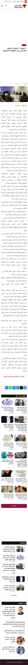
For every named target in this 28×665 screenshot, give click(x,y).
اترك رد (14, 506)
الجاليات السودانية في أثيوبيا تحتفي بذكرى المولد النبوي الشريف (8, 495)
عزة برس (23, 84)
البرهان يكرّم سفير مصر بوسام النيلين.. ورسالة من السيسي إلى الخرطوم (21, 445)
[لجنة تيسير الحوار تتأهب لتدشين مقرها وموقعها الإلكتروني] (7, 455)
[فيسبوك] (25, 387)
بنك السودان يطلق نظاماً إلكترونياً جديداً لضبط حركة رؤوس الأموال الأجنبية (7, 409)
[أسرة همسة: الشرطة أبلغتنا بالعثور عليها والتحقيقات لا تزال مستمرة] (7, 419)
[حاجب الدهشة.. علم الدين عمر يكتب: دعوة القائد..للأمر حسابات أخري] (20, 650)
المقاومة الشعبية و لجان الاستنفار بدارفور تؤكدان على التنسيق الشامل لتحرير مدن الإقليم (21, 496)
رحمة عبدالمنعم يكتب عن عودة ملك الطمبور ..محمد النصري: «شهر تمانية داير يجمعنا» (14, 632)
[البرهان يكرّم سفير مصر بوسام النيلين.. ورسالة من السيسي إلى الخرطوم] (21, 438)
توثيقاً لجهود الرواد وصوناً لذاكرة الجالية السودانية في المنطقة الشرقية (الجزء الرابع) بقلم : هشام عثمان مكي (21, 427)
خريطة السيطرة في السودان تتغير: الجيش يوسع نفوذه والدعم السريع (8, 445)
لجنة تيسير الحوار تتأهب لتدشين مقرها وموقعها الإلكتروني (7, 461)
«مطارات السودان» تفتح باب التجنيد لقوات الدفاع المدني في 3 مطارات (21, 479)
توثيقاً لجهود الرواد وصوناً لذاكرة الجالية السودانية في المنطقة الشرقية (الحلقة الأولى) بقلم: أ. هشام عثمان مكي (14, 624)
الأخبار (24, 45)
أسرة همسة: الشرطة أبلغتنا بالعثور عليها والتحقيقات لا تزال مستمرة (8, 426)
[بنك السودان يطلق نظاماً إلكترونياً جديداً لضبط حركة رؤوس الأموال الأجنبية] (7, 402)
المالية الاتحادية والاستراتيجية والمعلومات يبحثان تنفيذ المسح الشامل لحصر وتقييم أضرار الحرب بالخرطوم (21, 463)
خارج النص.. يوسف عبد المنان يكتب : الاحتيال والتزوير (9, 639)
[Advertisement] (14, 25)
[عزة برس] (20, 6)
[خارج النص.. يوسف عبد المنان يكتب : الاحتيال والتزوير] (20, 640)
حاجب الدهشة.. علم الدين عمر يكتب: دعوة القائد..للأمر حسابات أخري (8, 649)
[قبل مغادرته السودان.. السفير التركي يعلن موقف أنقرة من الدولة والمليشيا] (21, 402)
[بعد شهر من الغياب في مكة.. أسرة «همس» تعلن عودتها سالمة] (7, 473)
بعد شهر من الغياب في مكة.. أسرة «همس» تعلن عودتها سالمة (7, 479)
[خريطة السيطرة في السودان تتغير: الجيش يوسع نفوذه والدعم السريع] (7, 438)
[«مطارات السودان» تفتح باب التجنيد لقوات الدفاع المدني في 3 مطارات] (21, 473)
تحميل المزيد (14, 595)
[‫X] (21, 387)
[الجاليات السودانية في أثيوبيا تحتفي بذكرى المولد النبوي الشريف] (7, 489)
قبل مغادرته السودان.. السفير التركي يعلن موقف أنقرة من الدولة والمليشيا (21, 409)
